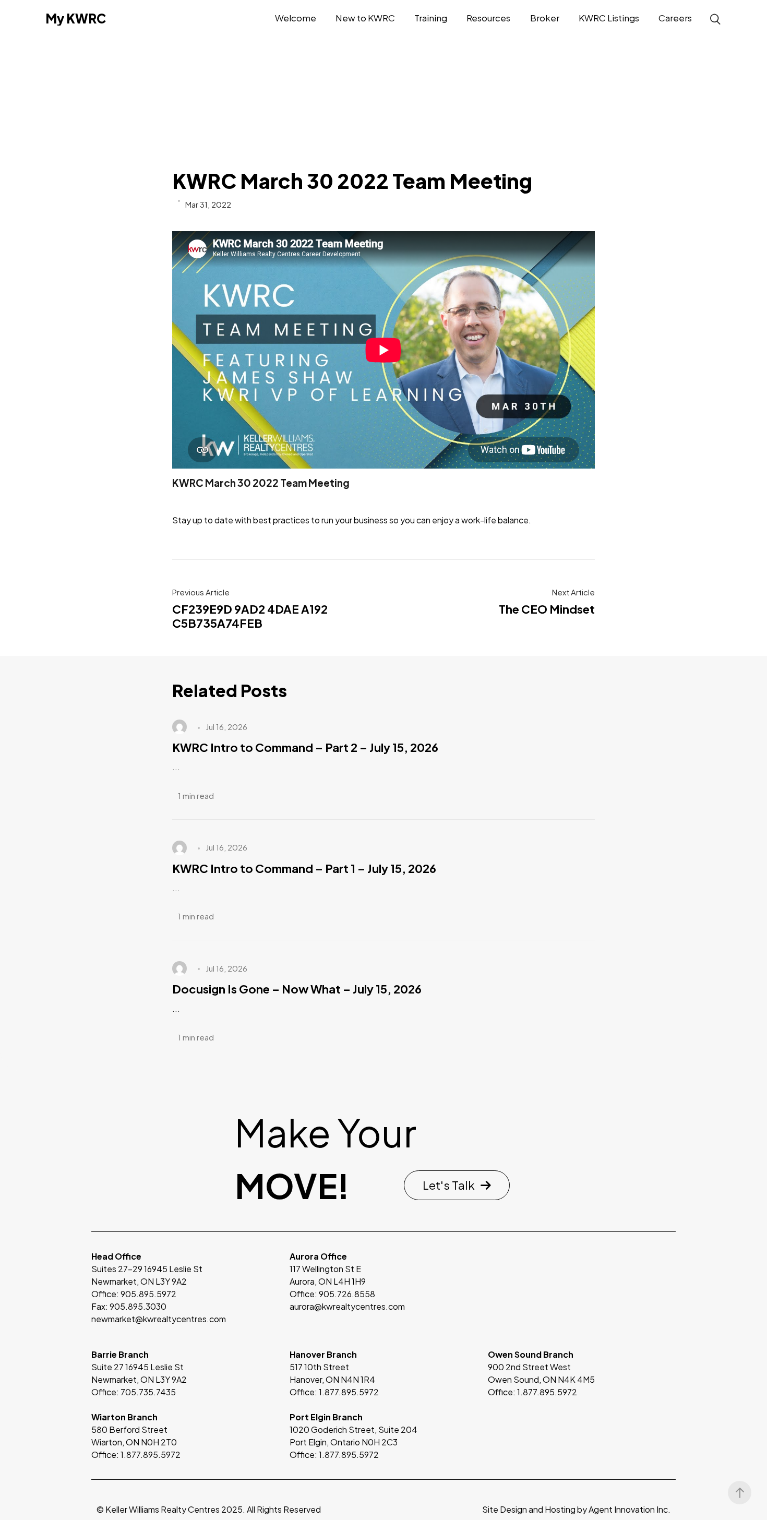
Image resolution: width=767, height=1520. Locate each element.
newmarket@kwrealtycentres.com (158, 1318)
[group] (185, 1379)
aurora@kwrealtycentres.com (347, 1306)
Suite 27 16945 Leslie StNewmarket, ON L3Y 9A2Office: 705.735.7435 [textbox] (139, 1373)
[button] (457, 1185)
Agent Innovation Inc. (629, 1509)
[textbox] (185, 1404)
